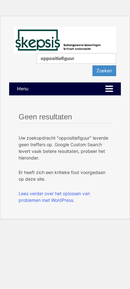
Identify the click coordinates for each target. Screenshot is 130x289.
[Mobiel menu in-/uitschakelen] (109, 88)
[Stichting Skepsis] (65, 39)
